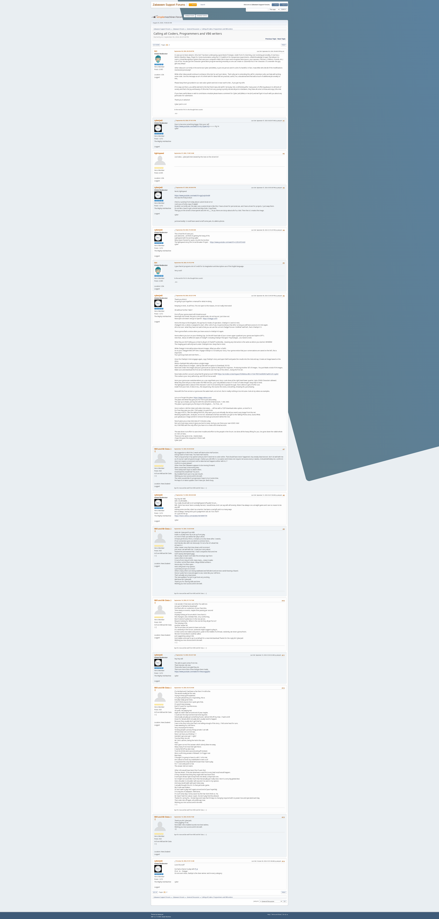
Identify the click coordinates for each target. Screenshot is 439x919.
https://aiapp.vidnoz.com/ (203, 398)
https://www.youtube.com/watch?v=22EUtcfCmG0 (227, 242)
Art (155, 51)
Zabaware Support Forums (169, 5)
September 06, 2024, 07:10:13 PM (186, 120)
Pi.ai (196, 869)
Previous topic (270, 39)
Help (268, 914)
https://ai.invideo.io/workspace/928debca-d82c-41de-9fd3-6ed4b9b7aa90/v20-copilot (248, 374)
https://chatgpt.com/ (210, 319)
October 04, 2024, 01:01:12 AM (185, 861)
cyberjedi (158, 120)
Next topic (281, 39)
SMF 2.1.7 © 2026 (156, 916)
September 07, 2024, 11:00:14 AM (184, 153)
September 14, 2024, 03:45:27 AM (184, 817)
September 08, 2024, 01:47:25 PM (184, 262)
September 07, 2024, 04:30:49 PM (186, 187)
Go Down (156, 45)
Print (284, 45)
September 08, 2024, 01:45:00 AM (186, 230)
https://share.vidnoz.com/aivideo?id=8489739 (191, 516)
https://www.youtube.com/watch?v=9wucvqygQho (192, 672)
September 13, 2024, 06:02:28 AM (186, 495)
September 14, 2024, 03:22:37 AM (186, 655)
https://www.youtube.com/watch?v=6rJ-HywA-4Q (192, 126)
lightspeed (159, 153)
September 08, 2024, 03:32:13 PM (186, 295)
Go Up (155, 892)
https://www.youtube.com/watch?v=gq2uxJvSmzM (192, 196)
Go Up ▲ (285, 914)
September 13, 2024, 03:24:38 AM (184, 449)
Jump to (256, 901)
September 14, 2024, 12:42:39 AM (184, 529)
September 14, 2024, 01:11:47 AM (184, 600)
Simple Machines (166, 916)
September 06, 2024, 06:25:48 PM (184, 51)
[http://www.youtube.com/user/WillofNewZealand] (155, 481)
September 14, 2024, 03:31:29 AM (184, 687)
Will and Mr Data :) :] (162, 450)
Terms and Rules (276, 914)
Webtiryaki (160, 914)
